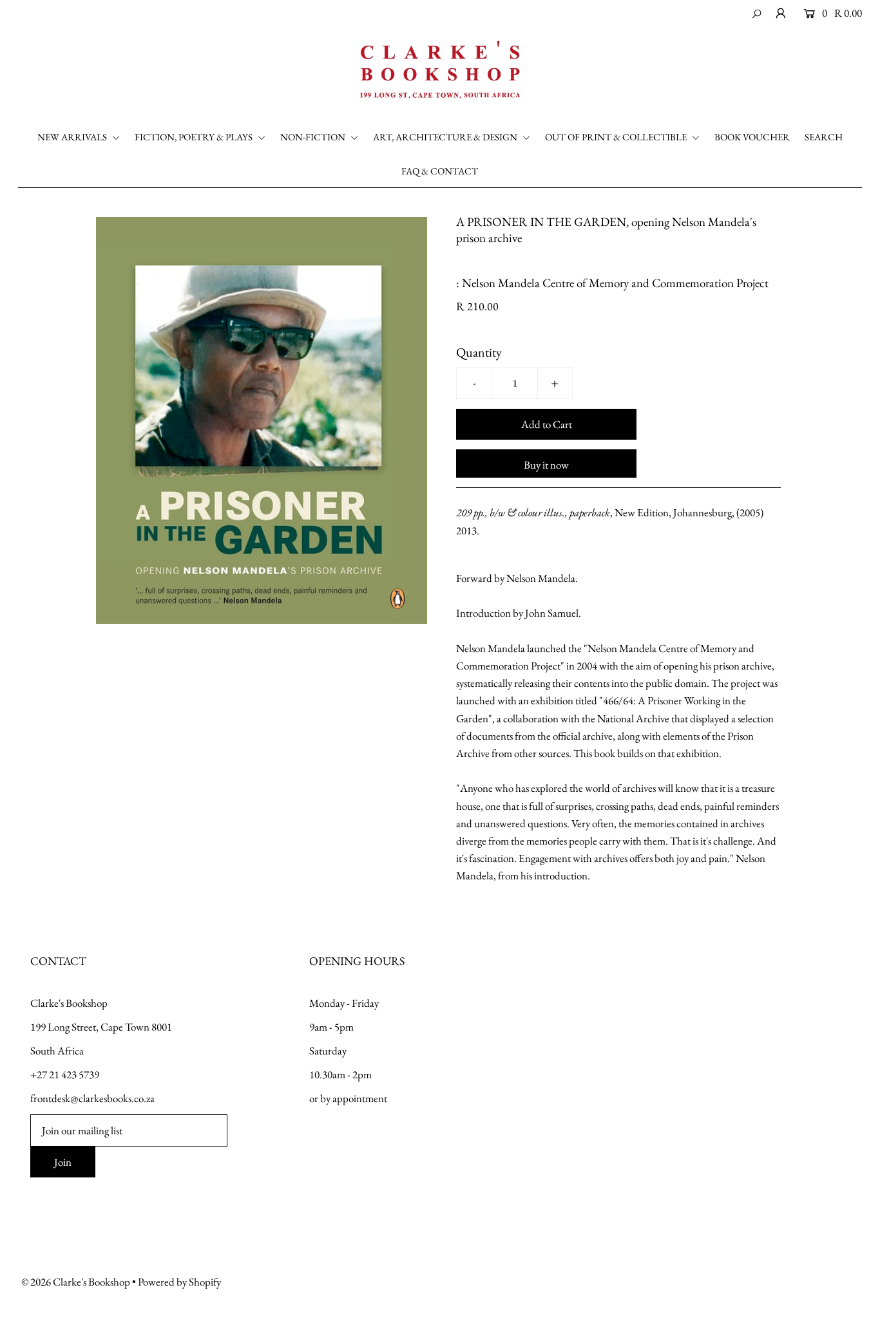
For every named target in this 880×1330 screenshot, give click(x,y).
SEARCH (824, 137)
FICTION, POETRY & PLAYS (194, 137)
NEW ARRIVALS (73, 137)
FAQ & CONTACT (439, 171)
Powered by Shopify (179, 1282)
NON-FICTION (313, 137)
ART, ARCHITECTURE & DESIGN (446, 137)
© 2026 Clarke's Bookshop (75, 1282)
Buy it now (546, 465)
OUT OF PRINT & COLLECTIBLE (617, 137)
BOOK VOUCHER (752, 137)
